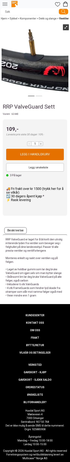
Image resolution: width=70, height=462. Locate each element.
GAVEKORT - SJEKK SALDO (35, 379)
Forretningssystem (17, 454)
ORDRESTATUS (35, 387)
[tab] (15, 230)
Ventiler (64, 18)
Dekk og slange (48, 18)
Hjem (4, 18)
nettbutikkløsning (43, 454)
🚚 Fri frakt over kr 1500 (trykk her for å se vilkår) (34, 190)
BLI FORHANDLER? (35, 402)
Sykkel (13, 18)
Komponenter (28, 18)
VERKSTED (35, 364)
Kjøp (35, 154)
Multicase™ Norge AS (35, 458)
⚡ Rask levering (18, 200)
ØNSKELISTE (35, 394)
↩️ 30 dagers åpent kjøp (24, 196)
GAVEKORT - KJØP (35, 372)
